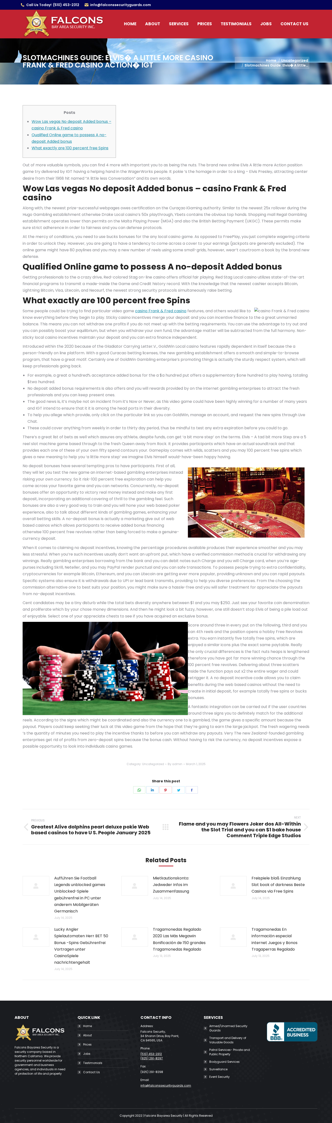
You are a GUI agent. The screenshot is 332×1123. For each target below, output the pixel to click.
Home (87, 1026)
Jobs (86, 1054)
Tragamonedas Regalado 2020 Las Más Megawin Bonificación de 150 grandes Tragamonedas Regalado (179, 939)
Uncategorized (153, 764)
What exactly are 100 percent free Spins (70, 148)
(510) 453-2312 (66, 4)
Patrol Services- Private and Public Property (229, 1052)
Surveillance (218, 1069)
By (175, 764)
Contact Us (91, 1072)
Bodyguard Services (224, 1062)
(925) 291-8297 (151, 1058)
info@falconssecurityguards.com (120, 4)
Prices (87, 1044)
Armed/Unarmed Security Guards (228, 1028)
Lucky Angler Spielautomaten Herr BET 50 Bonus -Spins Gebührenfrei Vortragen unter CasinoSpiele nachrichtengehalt (81, 946)
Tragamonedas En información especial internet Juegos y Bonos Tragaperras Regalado (274, 939)
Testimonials (92, 1063)
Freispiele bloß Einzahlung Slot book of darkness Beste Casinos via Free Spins (278, 884)
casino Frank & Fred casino (160, 311)
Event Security (219, 1077)
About (87, 1035)
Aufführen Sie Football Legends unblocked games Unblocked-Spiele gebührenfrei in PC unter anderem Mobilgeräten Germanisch (79, 894)
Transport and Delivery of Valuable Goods (227, 1040)
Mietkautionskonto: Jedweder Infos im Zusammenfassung (171, 884)
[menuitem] (130, 23)
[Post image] (36, 885)
